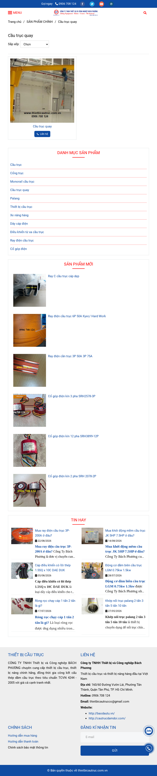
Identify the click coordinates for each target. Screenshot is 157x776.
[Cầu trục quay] (78, 12)
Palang (14, 198)
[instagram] (111, 3)
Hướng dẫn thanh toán (23, 741)
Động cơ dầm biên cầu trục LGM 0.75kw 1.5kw (123, 567)
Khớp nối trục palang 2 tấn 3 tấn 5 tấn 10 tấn (124, 603)
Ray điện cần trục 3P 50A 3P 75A (70, 356)
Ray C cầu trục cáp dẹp (63, 276)
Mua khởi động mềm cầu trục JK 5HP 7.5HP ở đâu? (125, 533)
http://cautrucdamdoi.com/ (107, 718)
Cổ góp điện (18, 249)
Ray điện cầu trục (22, 240)
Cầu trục (16, 165)
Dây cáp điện (19, 223)
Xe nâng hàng (19, 215)
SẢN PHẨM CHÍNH (40, 22)
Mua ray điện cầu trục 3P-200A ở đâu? (52, 533)
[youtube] (102, 3)
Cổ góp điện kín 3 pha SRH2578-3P (71, 396)
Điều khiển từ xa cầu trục (27, 232)
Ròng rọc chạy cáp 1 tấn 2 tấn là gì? (55, 603)
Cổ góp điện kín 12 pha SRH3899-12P (73, 436)
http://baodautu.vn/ (102, 713)
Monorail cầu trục (22, 181)
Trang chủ (14, 22)
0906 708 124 (67, 3)
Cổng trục (17, 173)
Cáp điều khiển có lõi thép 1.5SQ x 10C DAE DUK (53, 567)
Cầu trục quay (42, 126)
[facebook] (82, 3)
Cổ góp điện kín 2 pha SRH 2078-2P (72, 476)
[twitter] (92, 3)
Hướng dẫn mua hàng (22, 735)
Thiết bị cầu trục (21, 207)
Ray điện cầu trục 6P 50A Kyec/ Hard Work (77, 316)
